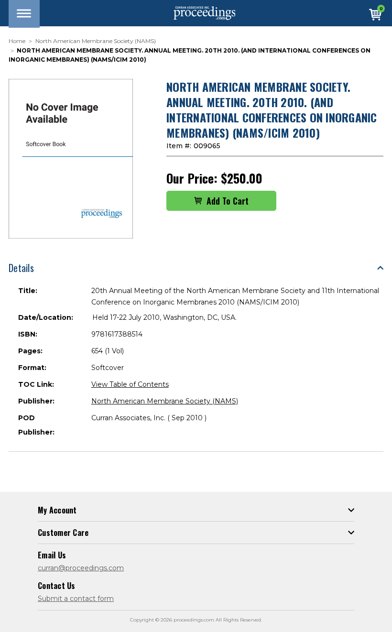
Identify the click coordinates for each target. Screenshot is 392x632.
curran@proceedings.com (81, 568)
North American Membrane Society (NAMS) (164, 401)
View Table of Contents (130, 384)
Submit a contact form (76, 598)
